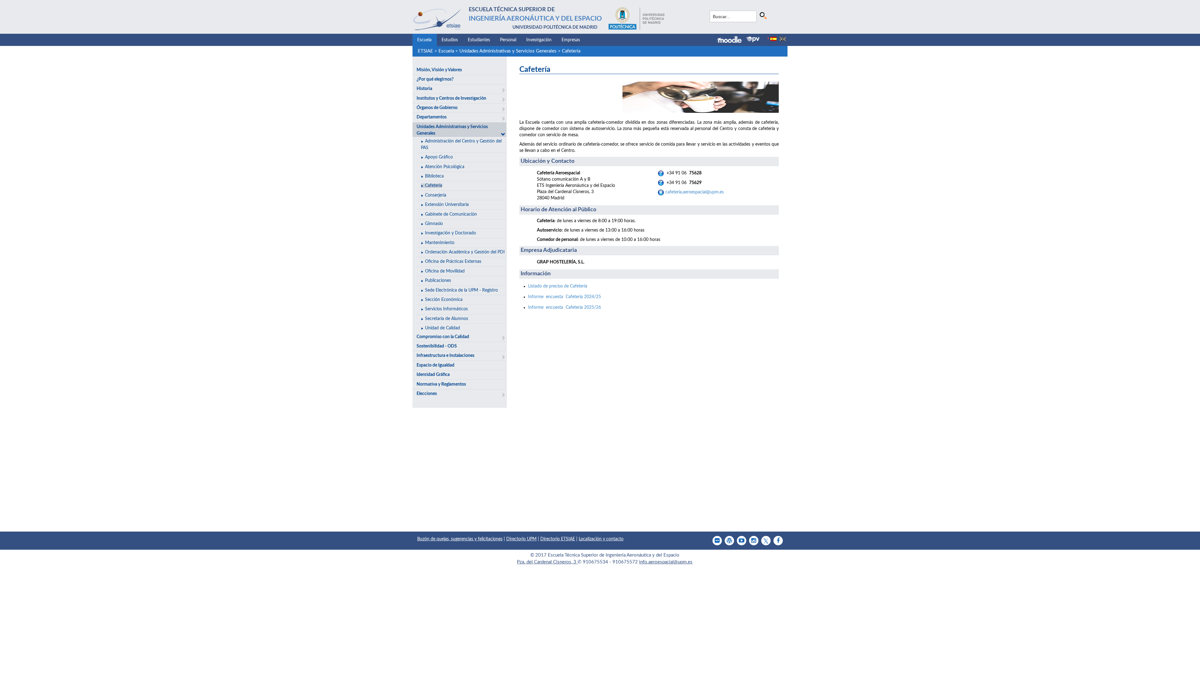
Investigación (539, 40)
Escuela (424, 40)
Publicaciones (438, 280)
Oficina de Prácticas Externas (453, 261)
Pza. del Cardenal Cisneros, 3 (547, 562)
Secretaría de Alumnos (446, 319)
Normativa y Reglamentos (441, 384)
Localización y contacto (601, 539)
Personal (508, 40)
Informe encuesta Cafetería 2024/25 (564, 297)
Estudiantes (479, 40)
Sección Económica (443, 300)
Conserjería (435, 195)
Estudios (450, 40)
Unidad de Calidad (442, 328)
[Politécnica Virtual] (753, 39)
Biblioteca (434, 176)
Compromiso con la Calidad (443, 337)
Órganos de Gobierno (437, 108)
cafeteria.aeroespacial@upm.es (694, 192)
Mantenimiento (439, 243)
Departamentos (432, 117)
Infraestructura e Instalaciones (445, 355)
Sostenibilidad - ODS (437, 346)
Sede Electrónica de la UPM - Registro (461, 290)
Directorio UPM (521, 539)
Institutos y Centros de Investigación (451, 98)
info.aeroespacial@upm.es (665, 562)
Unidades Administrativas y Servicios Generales (508, 51)
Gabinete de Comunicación (451, 214)
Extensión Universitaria (447, 204)
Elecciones (427, 394)
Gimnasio (434, 224)
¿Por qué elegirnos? (435, 79)
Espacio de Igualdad (435, 365)
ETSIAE (425, 51)
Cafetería (571, 51)
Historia (424, 89)
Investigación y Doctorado (450, 233)
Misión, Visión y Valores (439, 70)
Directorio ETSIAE (557, 539)
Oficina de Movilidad (445, 271)
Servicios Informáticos (446, 309)
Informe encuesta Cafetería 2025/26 (564, 307)
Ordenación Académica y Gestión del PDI (465, 252)
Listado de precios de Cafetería (557, 286)
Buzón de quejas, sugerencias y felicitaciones (459, 539)
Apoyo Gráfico (439, 157)
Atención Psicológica (444, 167)
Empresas (571, 40)
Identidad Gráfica (433, 374)
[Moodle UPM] (732, 40)
